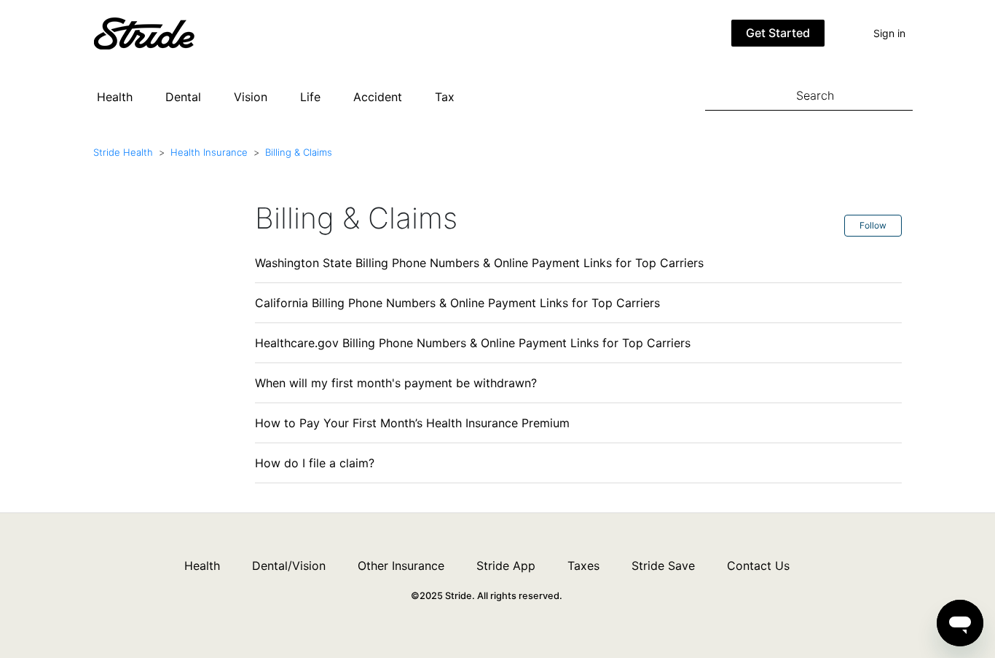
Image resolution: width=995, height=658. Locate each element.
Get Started (778, 32)
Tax (445, 97)
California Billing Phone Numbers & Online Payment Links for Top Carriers (457, 303)
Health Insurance (209, 152)
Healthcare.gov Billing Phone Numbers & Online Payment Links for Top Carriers (473, 343)
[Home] (166, 32)
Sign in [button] (889, 33)
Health (115, 97)
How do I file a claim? (314, 463)
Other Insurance (401, 565)
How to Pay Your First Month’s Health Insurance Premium (412, 423)
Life (310, 97)
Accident (377, 97)
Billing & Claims (298, 152)
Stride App (505, 565)
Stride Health (123, 152)
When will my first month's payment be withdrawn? (396, 383)
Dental (183, 97)
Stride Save (663, 565)
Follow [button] (873, 225)
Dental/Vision (289, 565)
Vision (250, 97)
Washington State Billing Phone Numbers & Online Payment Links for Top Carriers (479, 262)
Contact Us (758, 565)
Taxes (583, 565)
